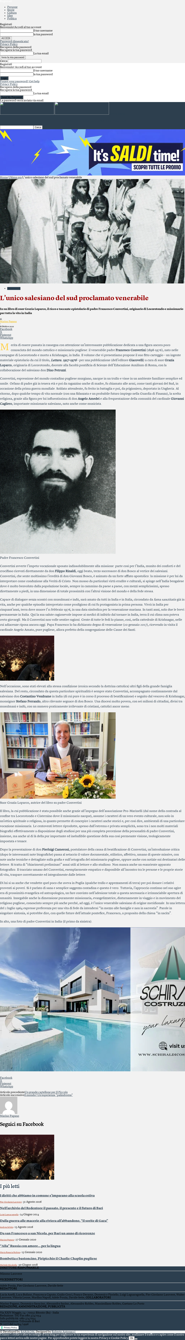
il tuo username (43, 30)
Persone (12, 7)
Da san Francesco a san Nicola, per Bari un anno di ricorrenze (47, 1233)
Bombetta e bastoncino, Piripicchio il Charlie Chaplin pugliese (48, 1258)
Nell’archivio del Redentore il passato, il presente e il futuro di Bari (51, 1208)
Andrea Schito (6, 1227)
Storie (10, 10)
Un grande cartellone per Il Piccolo (46, 1092)
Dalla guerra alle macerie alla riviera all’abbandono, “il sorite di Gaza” (54, 1220)
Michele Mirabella (8, 1265)
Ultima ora (15, 177)
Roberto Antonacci (63, 1331)
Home (4, 177)
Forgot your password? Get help (20, 81)
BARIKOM (28, 1331)
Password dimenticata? (14, 41)
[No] (136, 1338)
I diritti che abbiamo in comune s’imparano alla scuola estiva (47, 1195)
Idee (10, 15)
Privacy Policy (9, 44)
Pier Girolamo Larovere (11, 1202)
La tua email (41, 53)
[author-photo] (8, 1113)
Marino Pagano (8, 321)
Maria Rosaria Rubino (10, 1252)
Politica (12, 18)
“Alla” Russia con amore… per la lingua (30, 1246)
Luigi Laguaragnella (9, 1215)
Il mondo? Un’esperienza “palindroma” (48, 1095)
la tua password (43, 34)
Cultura (12, 13)
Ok (131, 1338)
